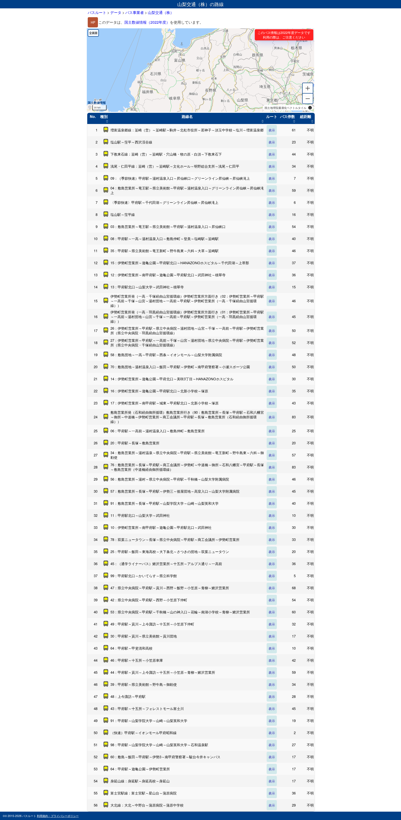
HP (93, 22)
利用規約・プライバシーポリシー (58, 816)
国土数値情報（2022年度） (147, 22)
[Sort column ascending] (107, 121)
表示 (271, 130)
